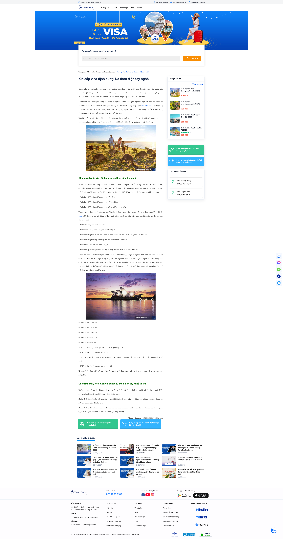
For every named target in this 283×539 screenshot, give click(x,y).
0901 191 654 (183, 195)
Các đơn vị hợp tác (113, 517)
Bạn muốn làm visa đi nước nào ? (99, 51)
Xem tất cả (197, 84)
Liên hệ (109, 512)
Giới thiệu (109, 508)
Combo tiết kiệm (140, 526)
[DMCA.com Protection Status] (205, 534)
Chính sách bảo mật (113, 521)
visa (80, 216)
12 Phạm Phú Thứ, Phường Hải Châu (84, 525)
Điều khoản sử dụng (113, 526)
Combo (139, 8)
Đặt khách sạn (140, 517)
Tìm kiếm (193, 58)
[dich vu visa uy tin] (141, 30)
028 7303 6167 (114, 494)
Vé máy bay (105, 8)
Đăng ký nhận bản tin (170, 521)
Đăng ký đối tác (168, 526)
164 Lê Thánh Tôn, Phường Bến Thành (84, 510)
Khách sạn (124, 8)
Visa (132, 8)
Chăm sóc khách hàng (171, 517)
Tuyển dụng (167, 508)
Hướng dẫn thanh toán (171, 512)
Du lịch (114, 8)
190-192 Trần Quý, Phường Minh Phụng (85, 507)
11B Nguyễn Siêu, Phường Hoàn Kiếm (84, 517)
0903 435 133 (184, 184)
